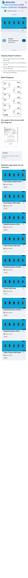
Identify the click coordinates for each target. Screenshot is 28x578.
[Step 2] (13, 50)
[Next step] (24, 40)
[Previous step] (4, 40)
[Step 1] (12, 50)
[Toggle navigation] (25, 2)
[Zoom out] (20, 30)
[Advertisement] (14, 425)
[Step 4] (15, 50)
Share (14, 14)
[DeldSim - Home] (8, 2)
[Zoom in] (25, 30)
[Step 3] (14, 50)
